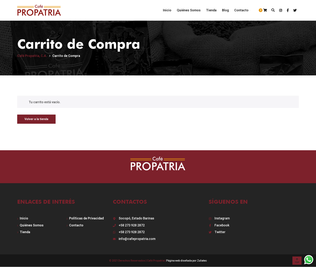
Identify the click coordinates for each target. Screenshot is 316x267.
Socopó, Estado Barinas (136, 218)
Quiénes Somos (32, 225)
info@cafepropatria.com (137, 239)
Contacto (76, 225)
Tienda (25, 232)
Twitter (220, 232)
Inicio (24, 218)
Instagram (222, 218)
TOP (297, 262)
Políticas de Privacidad (86, 218)
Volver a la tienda (36, 119)
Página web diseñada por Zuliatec (186, 260)
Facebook (222, 225)
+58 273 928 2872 (132, 225)
